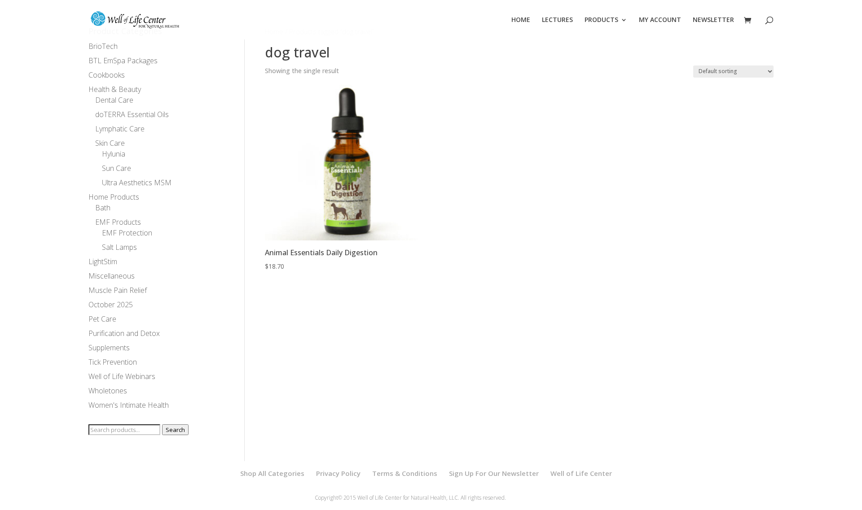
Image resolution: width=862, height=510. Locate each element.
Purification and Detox (124, 333)
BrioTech (103, 46)
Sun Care (116, 168)
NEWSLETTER (713, 20)
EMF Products (118, 222)
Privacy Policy (338, 473)
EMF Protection (127, 233)
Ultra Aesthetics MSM (137, 182)
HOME (520, 20)
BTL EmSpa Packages (123, 60)
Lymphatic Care (120, 129)
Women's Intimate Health (128, 405)
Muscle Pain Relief (117, 290)
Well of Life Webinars (121, 376)
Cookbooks (106, 75)
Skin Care (110, 143)
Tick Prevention (112, 362)
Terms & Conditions (404, 473)
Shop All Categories (272, 473)
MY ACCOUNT (660, 20)
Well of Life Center (581, 473)
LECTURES (557, 20)
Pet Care (102, 319)
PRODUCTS (601, 20)
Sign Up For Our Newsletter (494, 473)
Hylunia (113, 154)
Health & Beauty (114, 89)
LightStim (102, 261)
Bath (102, 208)
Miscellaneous (111, 276)
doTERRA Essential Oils (132, 114)
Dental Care (114, 100)
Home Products (113, 197)
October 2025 (110, 304)
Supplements (109, 348)
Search (175, 430)
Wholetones (107, 391)
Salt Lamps (119, 247)
